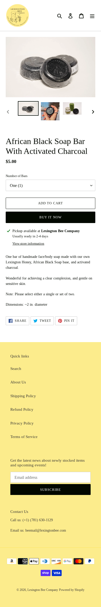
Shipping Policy (23, 396)
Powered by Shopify (71, 590)
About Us (18, 382)
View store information (28, 243)
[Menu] (92, 15)
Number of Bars (16, 176)
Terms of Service (24, 437)
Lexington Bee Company (42, 590)
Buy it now (50, 217)
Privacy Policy (22, 423)
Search (15, 369)
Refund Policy (21, 409)
